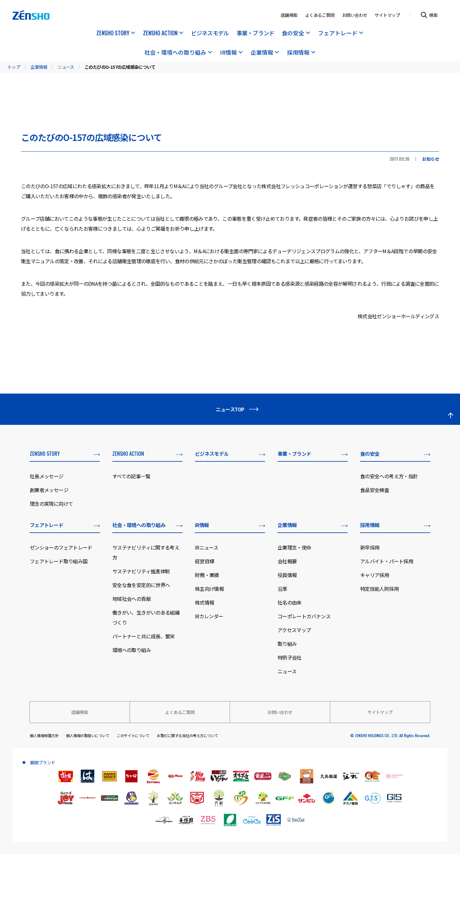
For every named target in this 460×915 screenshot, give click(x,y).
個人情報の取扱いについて (87, 735)
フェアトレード (337, 33)
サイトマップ (387, 15)
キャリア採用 (374, 575)
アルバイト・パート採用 (386, 561)
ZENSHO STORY (112, 33)
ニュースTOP (230, 409)
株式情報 (204, 602)
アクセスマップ (294, 630)
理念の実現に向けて (51, 503)
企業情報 (262, 52)
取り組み (287, 643)
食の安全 (293, 33)
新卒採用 (369, 547)
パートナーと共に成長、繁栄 (143, 636)
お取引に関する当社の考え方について (187, 735)
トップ (14, 67)
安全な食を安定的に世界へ (141, 585)
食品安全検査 (374, 490)
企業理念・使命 (294, 547)
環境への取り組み (131, 650)
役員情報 (287, 575)
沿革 (282, 588)
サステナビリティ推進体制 (141, 571)
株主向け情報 (209, 588)
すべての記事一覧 (131, 476)
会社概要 (287, 561)
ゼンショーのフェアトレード (61, 547)
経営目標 (204, 561)
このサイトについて (133, 735)
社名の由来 (290, 602)
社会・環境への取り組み (175, 52)
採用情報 (298, 52)
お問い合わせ (354, 15)
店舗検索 (289, 15)
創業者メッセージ (49, 490)
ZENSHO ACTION (160, 33)
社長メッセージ (47, 476)
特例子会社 (290, 657)
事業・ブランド (255, 33)
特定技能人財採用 (379, 588)
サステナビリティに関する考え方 (145, 552)
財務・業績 (207, 575)
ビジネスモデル (210, 33)
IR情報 (228, 52)
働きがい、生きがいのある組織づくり (146, 617)
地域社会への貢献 (131, 598)
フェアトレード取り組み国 (58, 561)
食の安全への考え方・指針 (389, 476)
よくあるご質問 (320, 15)
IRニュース (206, 547)
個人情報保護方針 (44, 735)
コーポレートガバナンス (304, 616)
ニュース (66, 67)
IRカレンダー (209, 616)
